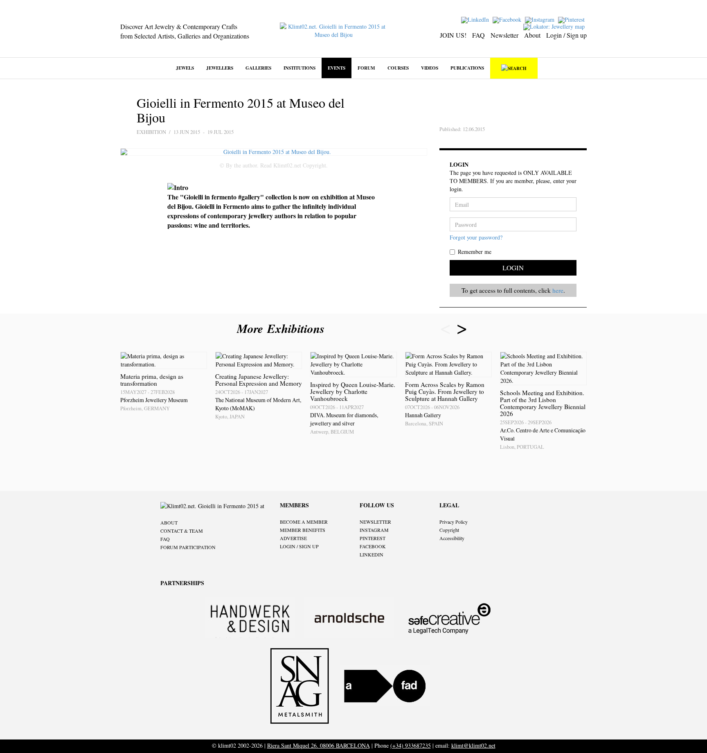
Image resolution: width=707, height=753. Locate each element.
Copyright (449, 530)
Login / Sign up (566, 35)
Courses (398, 67)
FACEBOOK (373, 546)
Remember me (474, 252)
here (557, 290)
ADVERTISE (293, 538)
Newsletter (504, 35)
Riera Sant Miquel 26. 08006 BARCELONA (318, 745)
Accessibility (451, 538)
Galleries (258, 67)
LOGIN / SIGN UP (299, 546)
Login (513, 267)
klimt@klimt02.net (473, 745)
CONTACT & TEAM (181, 530)
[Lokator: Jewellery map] (555, 26)
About (532, 35)
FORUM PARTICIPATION (188, 547)
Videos (429, 67)
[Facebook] (508, 19)
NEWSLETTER (375, 521)
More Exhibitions (283, 328)
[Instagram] (540, 19)
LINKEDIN (371, 554)
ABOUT (169, 522)
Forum (366, 67)
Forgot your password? (476, 237)
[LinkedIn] (476, 19)
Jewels (185, 67)
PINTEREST (372, 538)
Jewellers (219, 67)
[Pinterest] (572, 19)
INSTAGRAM (374, 530)
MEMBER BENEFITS (302, 530)
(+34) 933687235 (410, 745)
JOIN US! (453, 35)
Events (336, 67)
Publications (467, 67)
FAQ (478, 35)
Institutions (299, 67)
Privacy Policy (453, 521)
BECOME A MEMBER (304, 521)
